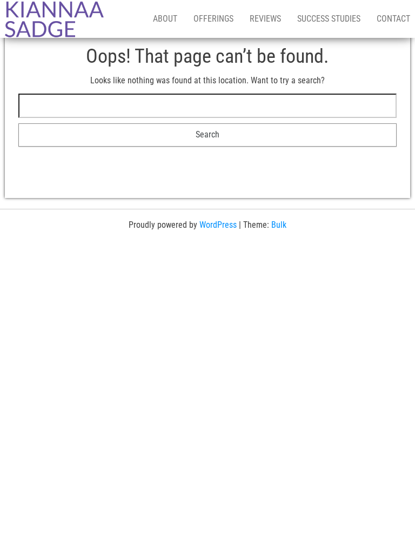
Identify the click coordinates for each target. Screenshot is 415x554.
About (165, 19)
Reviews (265, 19)
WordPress (218, 225)
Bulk (278, 225)
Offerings (213, 19)
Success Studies (328, 19)
